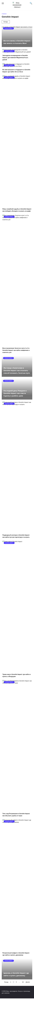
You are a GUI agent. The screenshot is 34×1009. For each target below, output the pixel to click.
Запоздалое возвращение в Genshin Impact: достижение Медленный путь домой (15, 57)
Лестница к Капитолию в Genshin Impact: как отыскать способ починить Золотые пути (16, 370)
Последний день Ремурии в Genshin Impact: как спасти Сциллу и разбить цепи (15, 393)
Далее (28, 982)
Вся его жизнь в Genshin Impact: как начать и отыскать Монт (16, 42)
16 (23, 982)
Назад (6, 982)
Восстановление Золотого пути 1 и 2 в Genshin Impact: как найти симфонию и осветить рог (16, 350)
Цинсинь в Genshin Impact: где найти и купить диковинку (16, 974)
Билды (6, 22)
